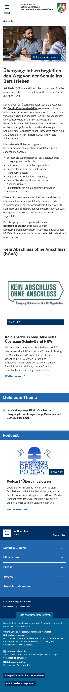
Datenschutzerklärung (14, 635)
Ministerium (11, 557)
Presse (7, 567)
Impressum (8, 606)
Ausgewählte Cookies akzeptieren (24, 675)
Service (8, 576)
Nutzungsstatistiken (16, 662)
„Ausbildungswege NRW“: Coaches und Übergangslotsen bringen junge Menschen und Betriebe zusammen (34, 414)
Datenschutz (24, 606)
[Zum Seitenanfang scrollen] (62, 686)
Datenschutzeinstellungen (35, 615)
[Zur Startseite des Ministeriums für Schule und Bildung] (43, 8)
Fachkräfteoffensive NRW (22, 108)
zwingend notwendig (16, 651)
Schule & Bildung (14, 548)
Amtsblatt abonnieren (17, 586)
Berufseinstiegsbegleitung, (19, 225)
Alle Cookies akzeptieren (20, 683)
